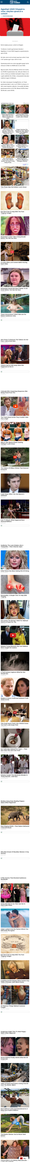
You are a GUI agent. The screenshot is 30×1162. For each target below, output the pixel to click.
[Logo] (15, 2)
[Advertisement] (15, 98)
